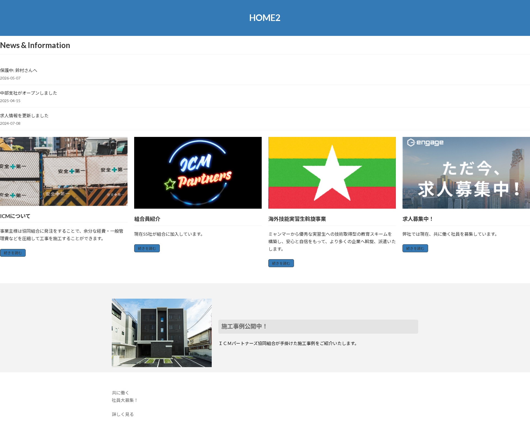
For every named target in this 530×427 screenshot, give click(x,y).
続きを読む (13, 253)
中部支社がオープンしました (28, 93)
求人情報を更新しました (24, 115)
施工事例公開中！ (244, 326)
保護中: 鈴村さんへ (18, 70)
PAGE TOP (513, 409)
